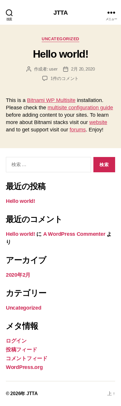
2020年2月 (18, 275)
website (98, 122)
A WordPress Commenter (74, 234)
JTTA (60, 12)
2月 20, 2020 (83, 68)
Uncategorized (60, 38)
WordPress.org (24, 367)
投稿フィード (21, 349)
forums (78, 130)
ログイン (16, 341)
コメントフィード (27, 358)
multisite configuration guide (80, 108)
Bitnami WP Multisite (51, 100)
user (53, 68)
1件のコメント (65, 78)
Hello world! (60, 54)
